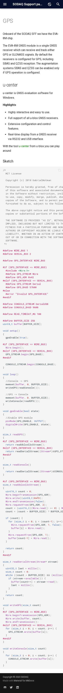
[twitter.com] (11, 687)
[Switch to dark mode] (49, 4)
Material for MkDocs (24, 680)
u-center (24, 146)
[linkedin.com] (17, 687)
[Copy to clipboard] (59, 170)
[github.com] (5, 687)
